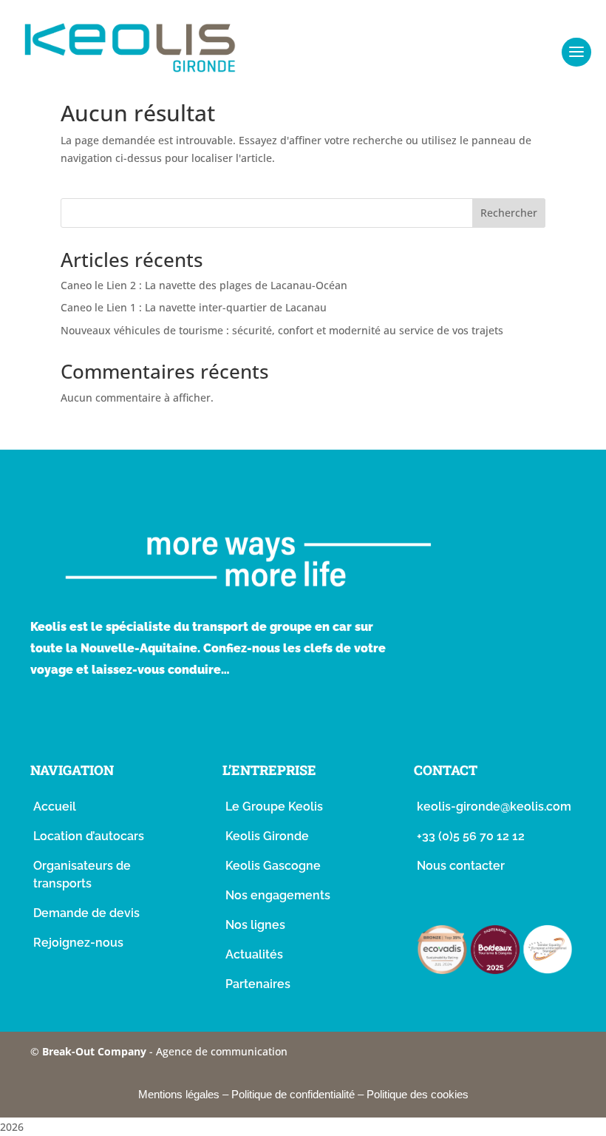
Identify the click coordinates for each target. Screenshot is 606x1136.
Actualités (254, 954)
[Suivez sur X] (162, 719)
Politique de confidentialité (293, 1094)
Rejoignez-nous (78, 943)
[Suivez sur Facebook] (46, 719)
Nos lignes (255, 925)
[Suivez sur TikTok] (123, 719)
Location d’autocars (88, 836)
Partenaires (257, 984)
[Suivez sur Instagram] (85, 719)
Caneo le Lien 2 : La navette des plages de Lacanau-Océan (204, 285)
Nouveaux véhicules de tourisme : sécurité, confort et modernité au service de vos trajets (282, 330)
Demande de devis (86, 913)
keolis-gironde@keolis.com (494, 806)
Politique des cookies (418, 1094)
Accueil (54, 806)
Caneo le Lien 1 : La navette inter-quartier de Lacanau (194, 307)
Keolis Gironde (267, 836)
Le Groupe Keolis (274, 806)
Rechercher (508, 213)
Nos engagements (277, 895)
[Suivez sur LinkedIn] (200, 719)
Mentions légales (178, 1094)
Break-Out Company (95, 1051)
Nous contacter (461, 866)
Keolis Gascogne (273, 866)
